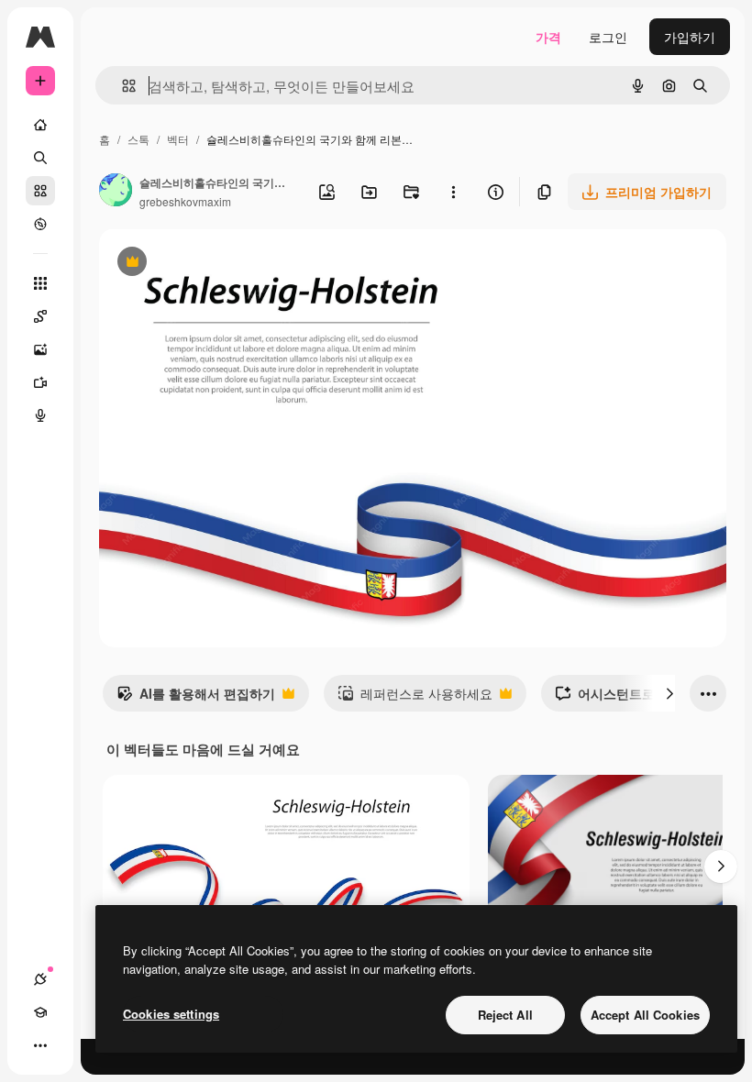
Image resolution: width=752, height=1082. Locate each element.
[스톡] (40, 190)
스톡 (138, 139)
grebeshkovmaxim (185, 201)
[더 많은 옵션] (453, 191)
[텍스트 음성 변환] (40, 415)
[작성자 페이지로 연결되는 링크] (115, 191)
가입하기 (689, 37)
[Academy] (40, 1012)
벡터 (178, 139)
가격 (548, 37)
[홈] (40, 124)
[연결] (40, 979)
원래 (204, 263)
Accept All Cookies (645, 1014)
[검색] (40, 157)
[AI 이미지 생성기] (40, 349)
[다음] (669, 693)
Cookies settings (171, 1013)
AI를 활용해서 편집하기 (195, 698)
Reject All (505, 1014)
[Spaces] (40, 316)
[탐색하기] (40, 223)
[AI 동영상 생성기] (40, 382)
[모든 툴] (40, 283)
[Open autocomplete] (121, 86)
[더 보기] (40, 1045)
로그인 (608, 37)
